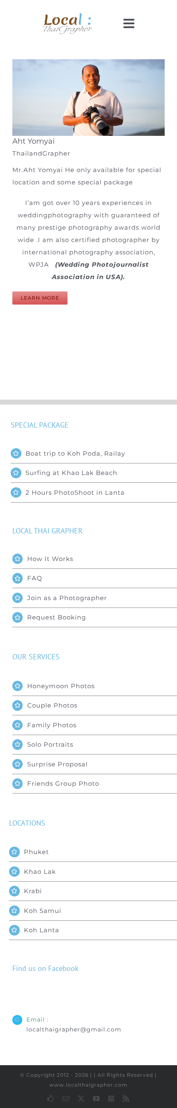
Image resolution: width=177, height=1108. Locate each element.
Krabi (33, 891)
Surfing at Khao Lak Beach (71, 473)
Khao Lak (40, 871)
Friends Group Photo (63, 783)
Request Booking (56, 617)
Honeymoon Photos (61, 686)
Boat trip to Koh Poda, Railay (75, 453)
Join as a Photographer (67, 598)
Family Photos (52, 725)
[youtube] (96, 1098)
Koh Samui (42, 911)
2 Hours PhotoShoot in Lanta (75, 492)
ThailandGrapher (41, 153)
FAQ (34, 578)
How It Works (50, 559)
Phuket (36, 852)
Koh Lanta (41, 930)
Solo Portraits (50, 744)
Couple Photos (52, 705)
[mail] (66, 1098)
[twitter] (81, 1098)
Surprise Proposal (57, 764)
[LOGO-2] (67, 15)
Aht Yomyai (33, 141)
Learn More (40, 298)
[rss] (126, 1098)
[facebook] (50, 1098)
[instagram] (111, 1098)
